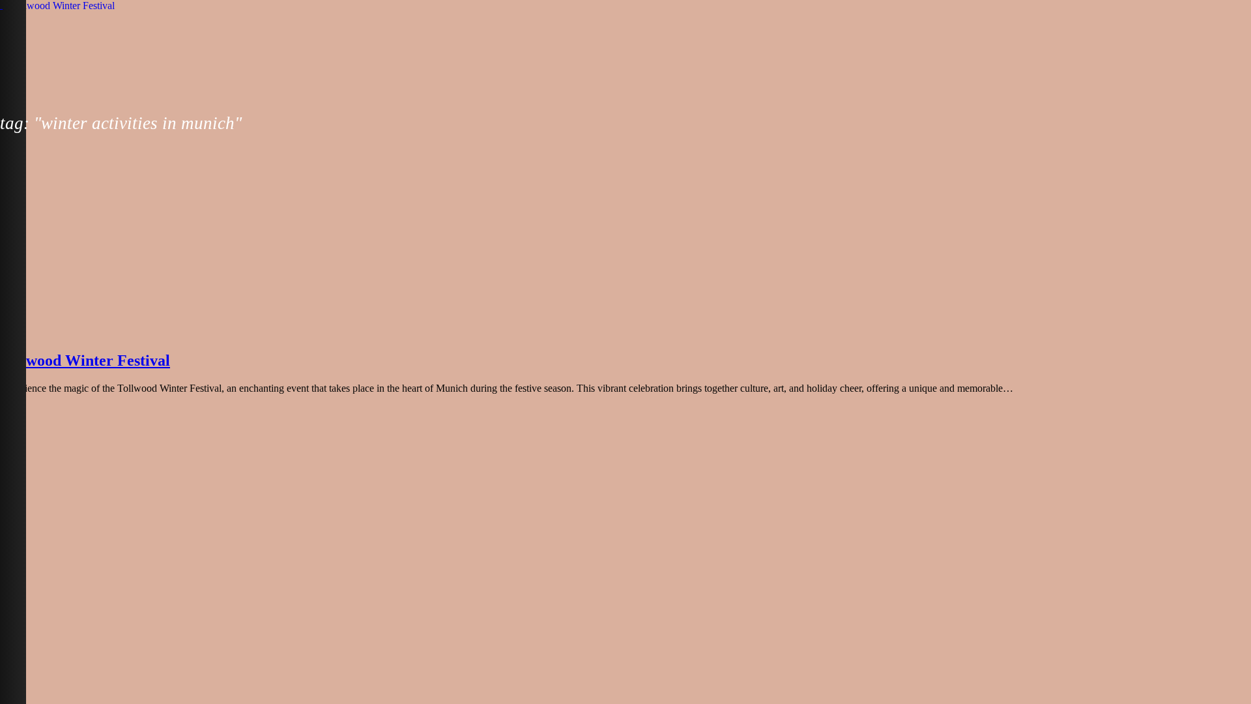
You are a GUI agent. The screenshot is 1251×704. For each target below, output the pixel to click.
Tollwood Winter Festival (85, 360)
